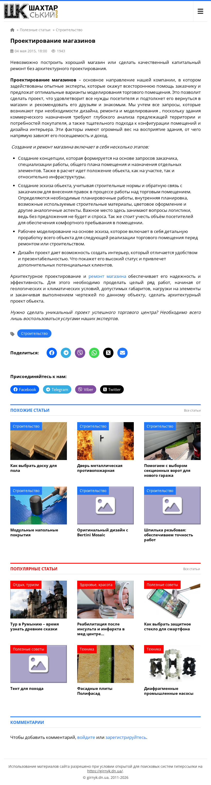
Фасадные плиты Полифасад (94, 691)
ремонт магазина (107, 276)
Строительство (34, 333)
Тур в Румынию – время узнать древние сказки (34, 626)
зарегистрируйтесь (126, 737)
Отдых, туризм (26, 584)
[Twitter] (108, 353)
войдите (86, 737)
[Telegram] (66, 353)
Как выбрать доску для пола (33, 468)
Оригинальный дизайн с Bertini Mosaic (102, 532)
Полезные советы (162, 584)
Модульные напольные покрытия (34, 532)
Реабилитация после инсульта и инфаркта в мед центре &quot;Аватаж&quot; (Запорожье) (101, 629)
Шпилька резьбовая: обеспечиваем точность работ (168, 535)
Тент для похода (26, 688)
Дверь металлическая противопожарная (99, 468)
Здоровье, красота (96, 584)
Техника (87, 649)
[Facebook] (52, 353)
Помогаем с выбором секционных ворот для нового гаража (167, 470)
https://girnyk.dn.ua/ (105, 771)
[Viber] (80, 353)
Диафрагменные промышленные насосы (169, 691)
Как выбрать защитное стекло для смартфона (167, 626)
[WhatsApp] (94, 353)
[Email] (122, 353)
